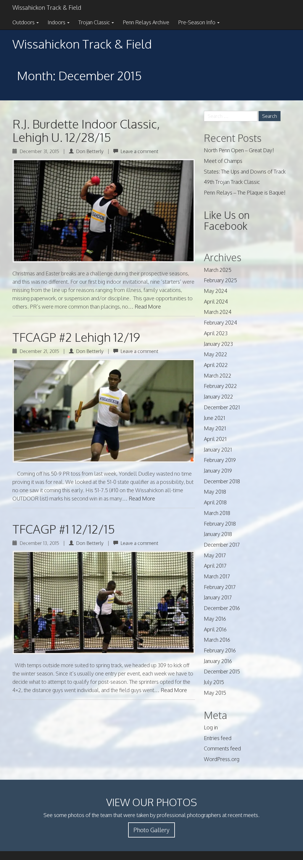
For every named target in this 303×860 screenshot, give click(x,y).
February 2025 (220, 280)
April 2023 (216, 333)
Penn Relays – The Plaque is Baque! (245, 192)
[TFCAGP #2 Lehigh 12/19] (103, 411)
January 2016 (218, 661)
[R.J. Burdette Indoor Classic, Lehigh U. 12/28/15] (103, 211)
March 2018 (217, 513)
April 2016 (215, 629)
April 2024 (216, 301)
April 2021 (215, 439)
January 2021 (218, 449)
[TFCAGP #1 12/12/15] (103, 602)
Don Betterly (90, 151)
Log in (211, 727)
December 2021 (222, 407)
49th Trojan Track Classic (232, 182)
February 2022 (220, 386)
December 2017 (222, 544)
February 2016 (220, 650)
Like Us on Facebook (227, 220)
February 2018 (220, 523)
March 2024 (217, 312)
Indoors (57, 22)
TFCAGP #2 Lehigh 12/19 (76, 337)
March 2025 (217, 270)
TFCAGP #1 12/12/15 (63, 529)
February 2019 (220, 460)
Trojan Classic (94, 22)
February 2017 (220, 587)
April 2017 (215, 565)
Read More (148, 306)
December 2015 (222, 671)
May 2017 (215, 555)
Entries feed (217, 738)
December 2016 (222, 608)
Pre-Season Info (197, 22)
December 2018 (222, 481)
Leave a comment (139, 151)
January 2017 (218, 597)
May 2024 (215, 291)
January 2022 (218, 396)
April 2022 (216, 365)
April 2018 (215, 502)
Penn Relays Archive (146, 22)
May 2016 (215, 618)
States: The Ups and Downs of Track (245, 171)
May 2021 (215, 428)
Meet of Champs (223, 161)
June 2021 (214, 418)
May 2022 (215, 354)
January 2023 (218, 344)
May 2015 (215, 692)
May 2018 (215, 491)
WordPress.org (221, 759)
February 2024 (220, 322)
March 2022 (217, 375)
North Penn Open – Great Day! (239, 150)
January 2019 (218, 470)
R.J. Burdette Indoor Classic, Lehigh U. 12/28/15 (86, 130)
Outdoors (24, 22)
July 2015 (214, 682)
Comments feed (222, 748)
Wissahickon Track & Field (46, 7)
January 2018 (218, 534)
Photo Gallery (151, 830)
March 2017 (217, 576)
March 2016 (217, 639)
